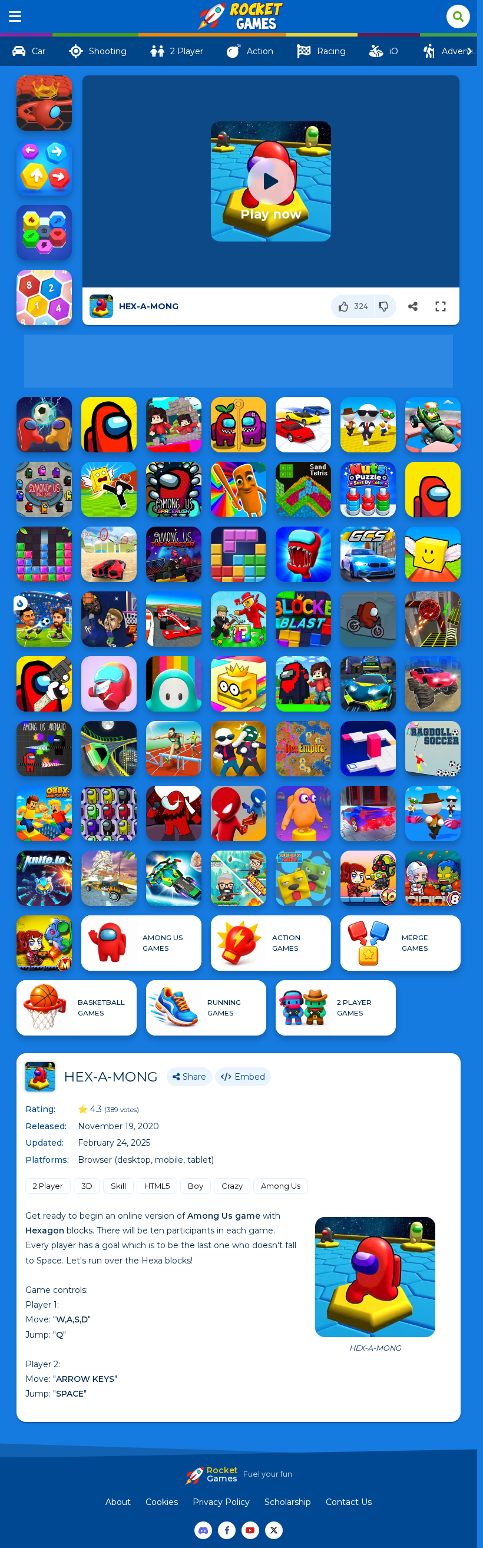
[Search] (458, 16)
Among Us (280, 1185)
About (118, 1502)
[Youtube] (250, 1530)
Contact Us (349, 1502)
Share (194, 1076)
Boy (195, 1185)
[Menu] (15, 16)
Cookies (161, 1502)
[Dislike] (385, 306)
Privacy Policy (221, 1502)
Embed (249, 1076)
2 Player (48, 1185)
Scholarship (287, 1502)
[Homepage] (239, 17)
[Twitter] (274, 1530)
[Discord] (203, 1530)
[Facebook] (227, 1530)
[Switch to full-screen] (440, 306)
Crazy (232, 1185)
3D (86, 1185)
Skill (118, 1185)
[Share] (413, 306)
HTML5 (157, 1185)
